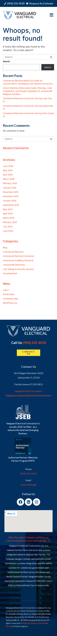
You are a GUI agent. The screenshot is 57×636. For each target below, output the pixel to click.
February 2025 (10, 222)
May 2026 (8, 170)
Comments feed (10, 298)
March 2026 (8, 179)
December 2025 (10, 192)
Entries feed (8, 294)
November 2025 (11, 196)
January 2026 (9, 187)
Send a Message (28, 484)
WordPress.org (10, 303)
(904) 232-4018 (34, 343)
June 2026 (8, 166)
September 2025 (11, 205)
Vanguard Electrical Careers (28, 391)
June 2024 (8, 231)
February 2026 (10, 183)
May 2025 (8, 209)
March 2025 (8, 218)
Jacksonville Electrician (14, 264)
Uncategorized (10, 273)
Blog (5, 247)
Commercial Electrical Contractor (18, 256)
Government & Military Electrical (18, 260)
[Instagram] (36, 502)
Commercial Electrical (13, 251)
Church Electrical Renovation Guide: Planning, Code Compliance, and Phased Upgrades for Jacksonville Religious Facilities (27, 91)
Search (6, 61)
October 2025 (9, 200)
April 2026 (8, 174)
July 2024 (7, 226)
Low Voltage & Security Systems (18, 269)
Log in (6, 290)
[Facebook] (20, 502)
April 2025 (8, 213)
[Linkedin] (28, 502)
